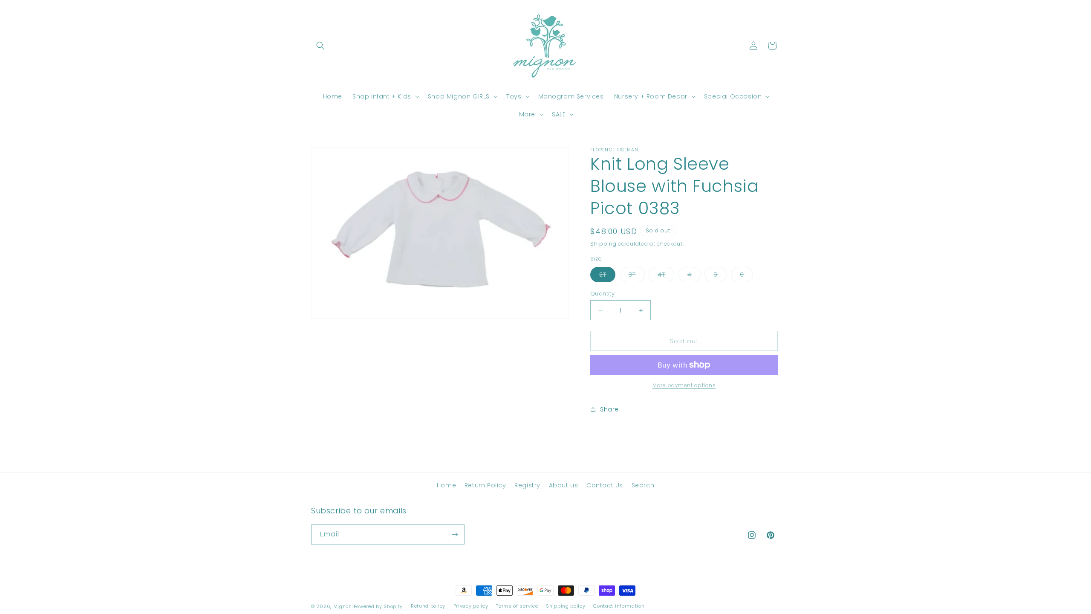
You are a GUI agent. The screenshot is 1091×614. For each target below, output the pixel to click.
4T (666, 276)
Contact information (618, 605)
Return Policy (485, 485)
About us (563, 485)
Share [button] (609, 409)
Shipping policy (566, 605)
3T (637, 276)
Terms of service (517, 605)
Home (446, 485)
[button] (320, 45)
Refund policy (428, 605)
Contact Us (604, 485)
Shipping (603, 243)
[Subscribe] (454, 534)
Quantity (602, 294)
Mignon (343, 606)
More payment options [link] (684, 385)
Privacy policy (470, 605)
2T (607, 276)
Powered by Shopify (378, 606)
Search (643, 485)
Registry (527, 485)
